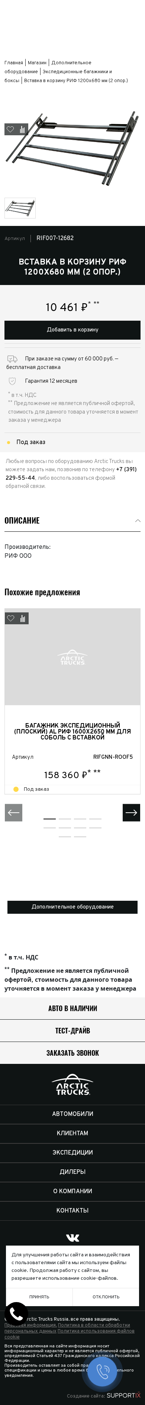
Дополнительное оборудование (73, 907)
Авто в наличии (72, 1008)
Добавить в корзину (73, 330)
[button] (13, 813)
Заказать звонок (72, 1053)
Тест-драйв (72, 1030)
